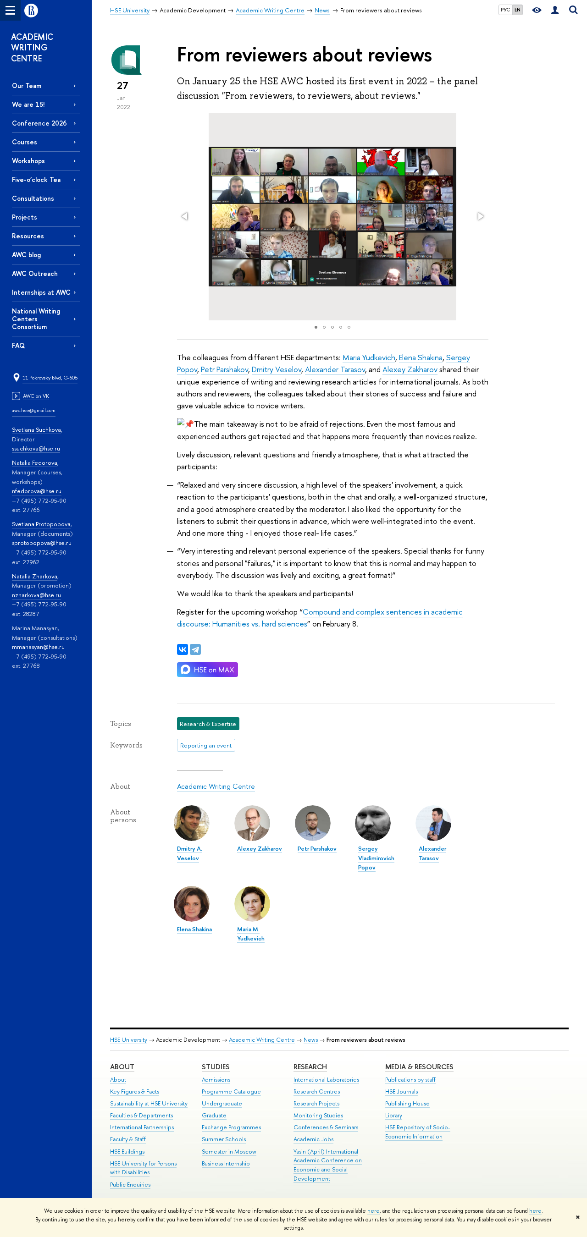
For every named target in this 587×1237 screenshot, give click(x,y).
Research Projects (316, 1103)
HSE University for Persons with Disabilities (143, 1168)
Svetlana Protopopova (41, 524)
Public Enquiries (130, 1184)
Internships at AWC (41, 292)
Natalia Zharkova (34, 576)
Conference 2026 (39, 123)
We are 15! (28, 104)
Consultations (33, 198)
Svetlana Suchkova (36, 429)
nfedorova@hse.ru (36, 491)
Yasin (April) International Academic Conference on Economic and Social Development (328, 1165)
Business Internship (226, 1163)
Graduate (214, 1115)
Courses (24, 141)
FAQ (18, 345)
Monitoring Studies (318, 1115)
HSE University (128, 1040)
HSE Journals (401, 1091)
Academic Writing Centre (216, 786)
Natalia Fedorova (34, 462)
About (122, 1067)
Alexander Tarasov (335, 369)
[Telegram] (195, 649)
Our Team (26, 85)
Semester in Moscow (229, 1151)
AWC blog (26, 254)
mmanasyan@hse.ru (38, 647)
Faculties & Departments (141, 1115)
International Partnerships (142, 1127)
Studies (216, 1067)
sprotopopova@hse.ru (42, 543)
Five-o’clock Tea (36, 179)
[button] (185, 216)
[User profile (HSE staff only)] (555, 10)
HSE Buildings (127, 1151)
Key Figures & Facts (134, 1091)
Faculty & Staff (128, 1139)
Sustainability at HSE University (149, 1103)
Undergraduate (222, 1103)
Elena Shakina (421, 357)
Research (310, 1067)
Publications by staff (410, 1079)
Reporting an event (206, 745)
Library (393, 1115)
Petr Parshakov (224, 369)
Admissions (216, 1079)
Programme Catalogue (231, 1091)
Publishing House (407, 1103)
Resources (28, 235)
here (373, 1211)
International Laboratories (326, 1079)
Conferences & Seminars (326, 1127)
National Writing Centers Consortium (36, 319)
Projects (24, 217)
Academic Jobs (313, 1139)
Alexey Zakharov (409, 369)
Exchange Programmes (231, 1127)
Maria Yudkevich (369, 357)
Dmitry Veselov (276, 369)
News (311, 1040)
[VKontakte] (182, 649)
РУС (505, 9)
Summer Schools (224, 1139)
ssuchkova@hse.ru (36, 448)
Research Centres (317, 1091)
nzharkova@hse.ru (36, 595)
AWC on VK (36, 396)
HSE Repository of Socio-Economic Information (417, 1131)
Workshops (28, 160)
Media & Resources (419, 1067)
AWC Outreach (35, 273)
